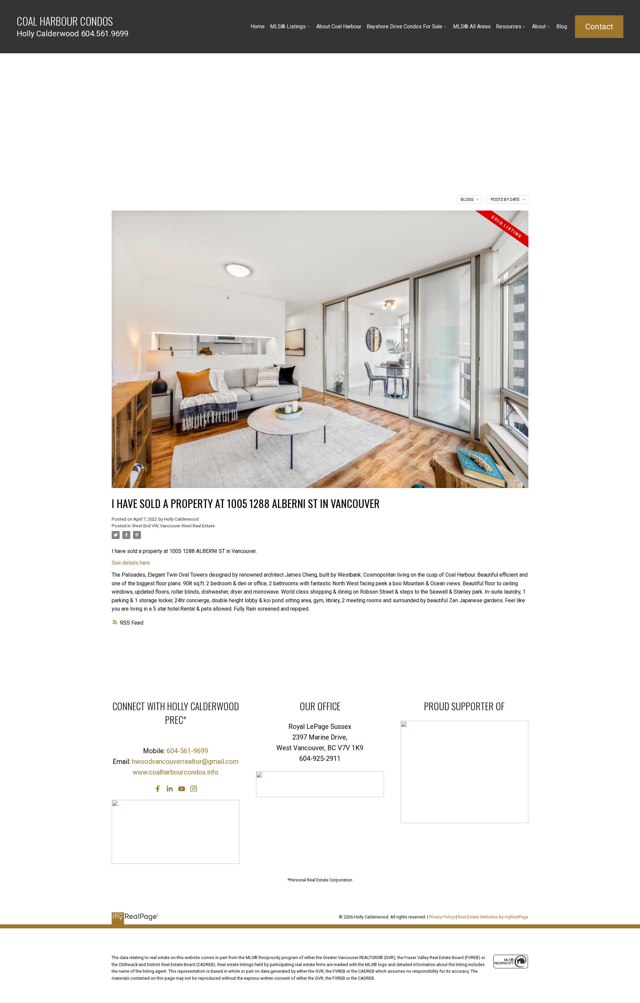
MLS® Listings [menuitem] (288, 26)
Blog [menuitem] (561, 26)
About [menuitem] (539, 26)
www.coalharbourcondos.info (175, 772)
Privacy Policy (442, 916)
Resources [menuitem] (508, 26)
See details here (131, 563)
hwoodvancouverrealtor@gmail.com (185, 761)
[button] (599, 26)
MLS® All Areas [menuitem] (472, 26)
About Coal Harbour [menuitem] (338, 26)
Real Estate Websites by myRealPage (493, 916)
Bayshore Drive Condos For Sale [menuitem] (404, 26)
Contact (599, 26)
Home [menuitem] (258, 26)
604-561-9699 (187, 751)
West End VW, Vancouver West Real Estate (173, 525)
